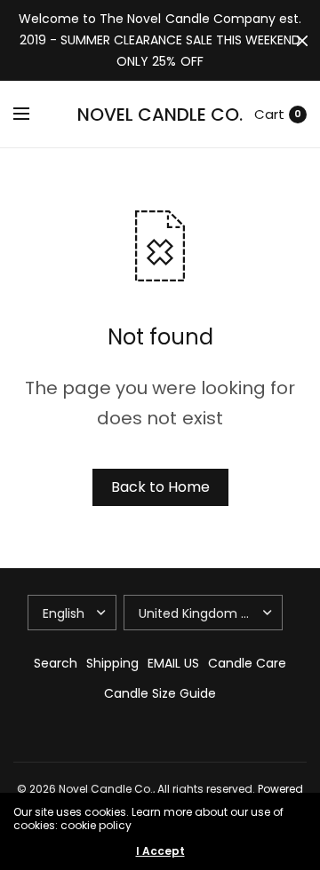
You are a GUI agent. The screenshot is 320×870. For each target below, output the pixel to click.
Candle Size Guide (160, 693)
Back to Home (160, 487)
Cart (269, 114)
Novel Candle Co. (160, 114)
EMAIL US (173, 663)
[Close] (302, 41)
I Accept (160, 851)
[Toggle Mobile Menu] (32, 114)
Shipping (112, 663)
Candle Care (247, 663)
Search (55, 663)
